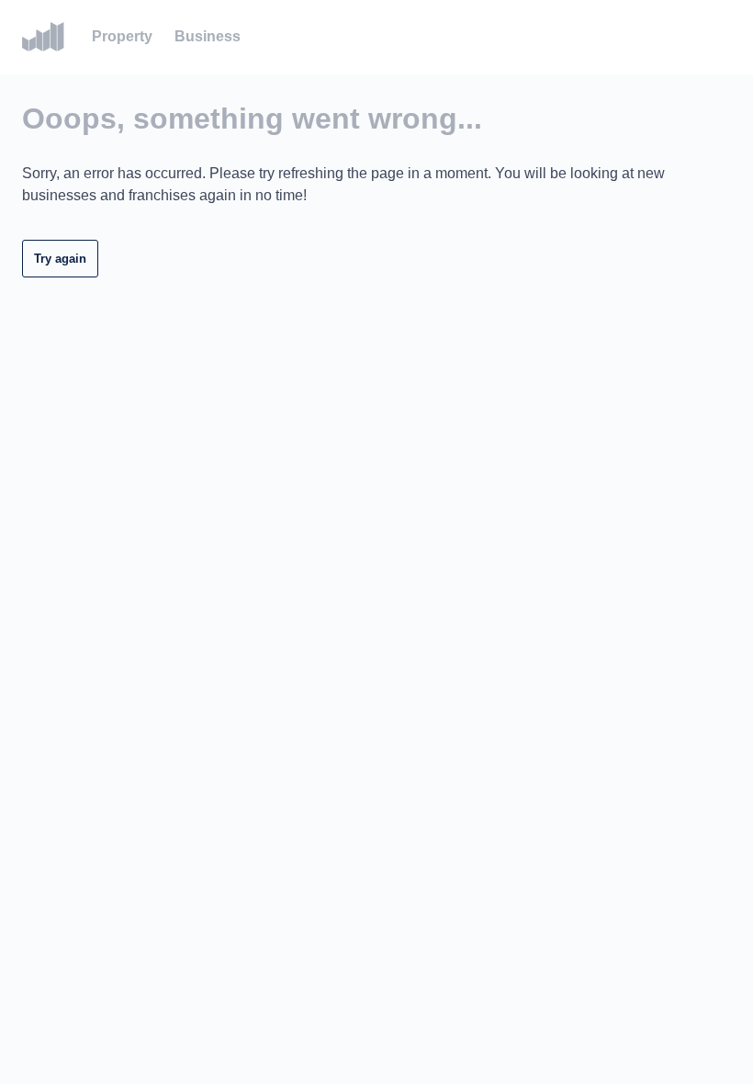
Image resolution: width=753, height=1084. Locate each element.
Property (122, 36)
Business (207, 36)
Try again (60, 258)
